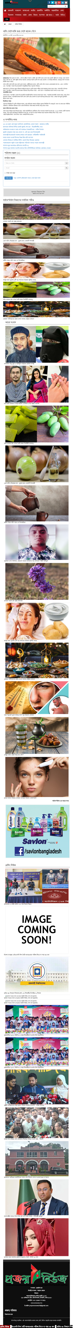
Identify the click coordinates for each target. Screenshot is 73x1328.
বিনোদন (10, 15)
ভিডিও (63, 15)
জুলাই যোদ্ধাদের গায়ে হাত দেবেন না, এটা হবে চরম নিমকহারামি (21, 132)
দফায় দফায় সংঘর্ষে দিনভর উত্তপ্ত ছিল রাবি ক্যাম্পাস (18, 137)
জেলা (30, 15)
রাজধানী (10, 10)
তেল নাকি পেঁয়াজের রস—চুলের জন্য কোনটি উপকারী (18, 241)
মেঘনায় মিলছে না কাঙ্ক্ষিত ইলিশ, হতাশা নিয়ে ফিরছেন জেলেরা (21, 140)
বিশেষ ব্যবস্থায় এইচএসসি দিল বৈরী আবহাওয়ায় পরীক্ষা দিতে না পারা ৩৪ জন (26, 955)
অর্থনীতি (47, 10)
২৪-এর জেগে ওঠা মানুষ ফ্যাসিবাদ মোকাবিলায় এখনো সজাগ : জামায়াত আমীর (26, 124)
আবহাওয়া (26, 10)
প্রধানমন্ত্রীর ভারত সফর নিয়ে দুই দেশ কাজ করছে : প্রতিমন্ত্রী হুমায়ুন (23, 1216)
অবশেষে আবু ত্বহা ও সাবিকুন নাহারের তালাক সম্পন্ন (19, 364)
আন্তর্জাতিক (55, 10)
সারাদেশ (18, 10)
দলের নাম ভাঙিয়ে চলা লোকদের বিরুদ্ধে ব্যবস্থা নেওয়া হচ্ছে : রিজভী (23, 1139)
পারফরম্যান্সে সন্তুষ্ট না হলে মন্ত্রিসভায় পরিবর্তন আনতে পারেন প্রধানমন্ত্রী (23, 143)
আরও (50, 15)
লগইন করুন (8, 178)
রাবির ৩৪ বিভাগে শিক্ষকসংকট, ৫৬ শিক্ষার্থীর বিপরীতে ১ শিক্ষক (22, 993)
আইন (25, 15)
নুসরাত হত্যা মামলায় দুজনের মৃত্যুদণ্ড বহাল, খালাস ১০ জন (21, 1257)
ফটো (57, 15)
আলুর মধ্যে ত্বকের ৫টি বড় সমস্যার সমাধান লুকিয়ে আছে (19, 280)
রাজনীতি (40, 10)
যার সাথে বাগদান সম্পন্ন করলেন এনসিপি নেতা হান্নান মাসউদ (21, 403)
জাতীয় (33, 10)
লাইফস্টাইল (18, 24)
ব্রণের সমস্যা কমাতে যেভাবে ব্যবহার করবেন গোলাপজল (20, 798)
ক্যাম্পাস (42, 15)
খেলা (62, 10)
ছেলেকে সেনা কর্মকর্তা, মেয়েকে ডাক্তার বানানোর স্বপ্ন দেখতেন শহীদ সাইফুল (26, 561)
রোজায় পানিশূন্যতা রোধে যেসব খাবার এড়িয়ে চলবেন (18, 319)
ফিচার (35, 15)
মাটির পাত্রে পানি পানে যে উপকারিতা (13, 260)
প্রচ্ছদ (10, 24)
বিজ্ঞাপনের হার (9, 1314)
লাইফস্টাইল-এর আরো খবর (60, 801)
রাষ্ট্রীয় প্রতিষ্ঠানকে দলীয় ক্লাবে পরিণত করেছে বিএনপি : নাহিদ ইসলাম (24, 1105)
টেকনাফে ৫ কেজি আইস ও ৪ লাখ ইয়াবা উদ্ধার (17, 904)
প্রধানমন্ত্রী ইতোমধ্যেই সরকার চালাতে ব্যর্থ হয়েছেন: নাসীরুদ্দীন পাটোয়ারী (24, 135)
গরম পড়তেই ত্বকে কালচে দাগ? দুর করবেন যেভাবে (19, 715)
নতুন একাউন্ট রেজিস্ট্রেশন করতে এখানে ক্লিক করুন (27, 178)
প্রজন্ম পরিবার (10, 1310)
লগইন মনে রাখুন (10, 173)
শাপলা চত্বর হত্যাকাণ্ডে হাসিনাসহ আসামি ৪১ (16, 145)
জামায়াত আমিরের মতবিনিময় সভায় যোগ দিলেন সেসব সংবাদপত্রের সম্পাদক (26, 1177)
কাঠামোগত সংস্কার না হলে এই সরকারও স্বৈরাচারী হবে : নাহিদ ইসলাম (23, 129)
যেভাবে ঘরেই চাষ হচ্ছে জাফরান (12, 221)
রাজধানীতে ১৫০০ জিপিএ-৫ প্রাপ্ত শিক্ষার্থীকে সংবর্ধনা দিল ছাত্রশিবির (24, 1035)
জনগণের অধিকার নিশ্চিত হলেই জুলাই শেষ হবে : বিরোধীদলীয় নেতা (22, 127)
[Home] (5, 10)
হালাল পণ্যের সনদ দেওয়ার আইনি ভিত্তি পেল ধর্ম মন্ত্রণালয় (21, 998)
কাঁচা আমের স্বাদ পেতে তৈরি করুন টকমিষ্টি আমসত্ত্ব (18, 299)
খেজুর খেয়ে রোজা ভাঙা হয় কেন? (14, 755)
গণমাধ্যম (18, 15)
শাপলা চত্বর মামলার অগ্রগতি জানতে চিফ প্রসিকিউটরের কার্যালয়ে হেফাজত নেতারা (27, 148)
